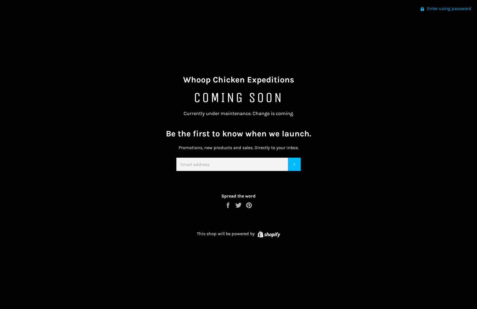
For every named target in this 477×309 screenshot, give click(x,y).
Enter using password (448, 8)
